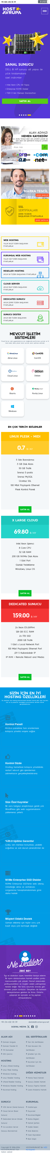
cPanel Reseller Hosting (12, 1082)
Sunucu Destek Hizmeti (36, 1082)
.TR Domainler (8, 1050)
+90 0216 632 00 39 (8, 2)
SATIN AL (25, 101)
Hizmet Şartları (33, 1123)
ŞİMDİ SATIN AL (42, 220)
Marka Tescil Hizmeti (36, 1078)
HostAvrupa (32, 1107)
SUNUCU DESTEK (12, 314)
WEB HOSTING (11, 240)
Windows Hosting (9, 1074)
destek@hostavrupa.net (39, 1022)
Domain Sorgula (9, 1042)
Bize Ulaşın (32, 1139)
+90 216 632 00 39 (9, 1022)
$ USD (43, 2)
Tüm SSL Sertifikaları (36, 1042)
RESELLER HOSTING (13, 270)
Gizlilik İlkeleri (33, 1127)
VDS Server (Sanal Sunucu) (13, 1107)
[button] (19, 115)
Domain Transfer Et (10, 1046)
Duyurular (31, 1111)
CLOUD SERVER (11, 283)
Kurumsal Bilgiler (34, 1115)
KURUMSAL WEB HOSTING (17, 255)
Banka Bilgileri (33, 1119)
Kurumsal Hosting (9, 1090)
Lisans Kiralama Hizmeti (37, 1090)
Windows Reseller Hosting (13, 1086)
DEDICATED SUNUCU (14, 299)
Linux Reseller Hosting (11, 1078)
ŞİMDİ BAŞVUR (42, 195)
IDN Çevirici (7, 1054)
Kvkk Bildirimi (33, 1131)
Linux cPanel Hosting (11, 1066)
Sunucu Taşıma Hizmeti (37, 1086)
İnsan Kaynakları (34, 1135)
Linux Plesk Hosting (10, 1070)
